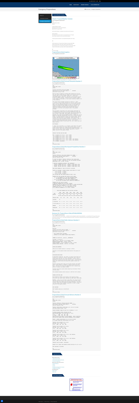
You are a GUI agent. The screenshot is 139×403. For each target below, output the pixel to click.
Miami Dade (55, 370)
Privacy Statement (54, 401)
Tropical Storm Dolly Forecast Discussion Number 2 (67, 81)
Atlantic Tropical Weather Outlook (62, 19)
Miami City (54, 371)
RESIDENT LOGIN (95, 1)
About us (42, 15)
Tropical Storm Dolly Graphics (61, 52)
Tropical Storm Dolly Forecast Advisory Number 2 (66, 294)
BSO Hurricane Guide (56, 358)
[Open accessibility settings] (2, 401)
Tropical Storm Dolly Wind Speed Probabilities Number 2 (68, 146)
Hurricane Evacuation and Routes (58, 359)
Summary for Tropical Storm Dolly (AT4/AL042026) (67, 213)
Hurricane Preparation (56, 361)
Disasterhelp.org (55, 363)
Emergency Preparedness (95, 9)
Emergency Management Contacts (58, 367)
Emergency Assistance (56, 368)
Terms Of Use (46, 401)
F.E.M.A (54, 364)
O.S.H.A (54, 365)
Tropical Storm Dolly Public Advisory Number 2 (65, 220)
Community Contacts (44, 18)
